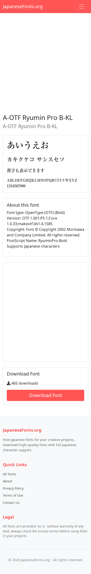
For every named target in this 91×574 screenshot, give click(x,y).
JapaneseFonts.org (23, 6)
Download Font (45, 395)
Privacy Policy (13, 488)
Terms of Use (13, 495)
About (7, 481)
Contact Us (11, 502)
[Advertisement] (45, 62)
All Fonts (9, 474)
